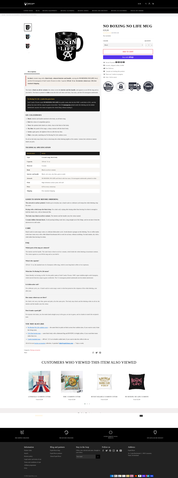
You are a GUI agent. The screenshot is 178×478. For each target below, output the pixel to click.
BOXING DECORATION (100, 10)
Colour (105, 41)
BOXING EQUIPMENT (50, 10)
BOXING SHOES (83, 10)
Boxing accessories (35, 350)
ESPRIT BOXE (28, 10)
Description (32, 71)
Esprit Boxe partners (56, 453)
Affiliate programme (30, 465)
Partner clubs (28, 450)
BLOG (38, 10)
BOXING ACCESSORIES (119, 10)
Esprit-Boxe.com (32, 476)
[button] (111, 33)
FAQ (25, 468)
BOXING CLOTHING (67, 10)
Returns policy (28, 456)
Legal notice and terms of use (32, 459)
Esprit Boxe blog (55, 450)
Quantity (148, 41)
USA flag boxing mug (34, 333)
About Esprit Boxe (55, 456)
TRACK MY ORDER (136, 10)
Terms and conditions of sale (32, 462)
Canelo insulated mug (34, 339)
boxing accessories (39, 343)
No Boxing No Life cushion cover (38, 327)
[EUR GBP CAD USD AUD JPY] (140, 4)
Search (26, 453)
